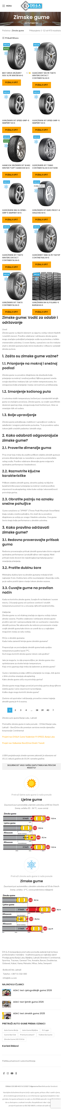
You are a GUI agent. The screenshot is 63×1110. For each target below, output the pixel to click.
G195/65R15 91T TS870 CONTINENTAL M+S (12, 303)
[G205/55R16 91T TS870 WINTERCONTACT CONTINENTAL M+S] (16, 238)
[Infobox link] (31, 814)
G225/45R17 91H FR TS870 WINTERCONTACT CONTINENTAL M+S (44, 75)
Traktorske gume (45, 1035)
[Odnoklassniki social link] (16, 1073)
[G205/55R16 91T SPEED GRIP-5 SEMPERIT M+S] (46, 104)
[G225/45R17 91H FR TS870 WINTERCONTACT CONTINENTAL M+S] (46, 56)
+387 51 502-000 (19, 974)
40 (48, 710)
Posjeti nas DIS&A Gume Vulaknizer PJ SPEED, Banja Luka (28, 736)
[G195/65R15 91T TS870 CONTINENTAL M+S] (16, 286)
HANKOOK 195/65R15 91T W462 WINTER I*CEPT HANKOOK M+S (16, 166)
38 (37, 710)
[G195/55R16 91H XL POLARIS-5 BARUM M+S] (46, 286)
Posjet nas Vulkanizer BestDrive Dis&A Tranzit (23, 743)
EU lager (45, 1030)
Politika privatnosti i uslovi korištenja (18, 1061)
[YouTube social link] (12, 1073)
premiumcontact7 (27, 1035)
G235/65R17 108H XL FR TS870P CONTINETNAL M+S (46, 256)
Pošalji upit (11, 82)
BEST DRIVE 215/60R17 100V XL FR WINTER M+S (12, 74)
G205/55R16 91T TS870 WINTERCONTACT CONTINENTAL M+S (12, 257)
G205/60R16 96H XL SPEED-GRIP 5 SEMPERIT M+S (14, 211)
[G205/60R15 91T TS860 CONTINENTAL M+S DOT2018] (46, 148)
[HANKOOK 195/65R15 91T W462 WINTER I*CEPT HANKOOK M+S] (16, 148)
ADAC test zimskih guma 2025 (29, 1013)
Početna (6, 30)
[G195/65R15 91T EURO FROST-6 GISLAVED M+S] (46, 193)
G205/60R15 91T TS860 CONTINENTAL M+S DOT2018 (45, 166)
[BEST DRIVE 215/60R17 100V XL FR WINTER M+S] (16, 56)
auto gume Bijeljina (30, 1030)
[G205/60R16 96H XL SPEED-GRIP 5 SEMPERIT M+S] (16, 193)
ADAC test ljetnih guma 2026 (28, 1001)
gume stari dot (10, 1035)
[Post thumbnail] (6, 992)
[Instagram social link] (8, 1073)
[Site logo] (31, 5)
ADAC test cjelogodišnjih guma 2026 (32, 990)
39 (42, 710)
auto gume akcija (11, 1030)
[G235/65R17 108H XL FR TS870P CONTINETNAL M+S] (46, 238)
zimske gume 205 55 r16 (14, 1039)
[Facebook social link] (4, 1073)
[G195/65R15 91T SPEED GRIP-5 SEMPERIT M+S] (16, 104)
